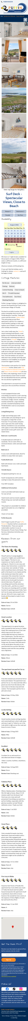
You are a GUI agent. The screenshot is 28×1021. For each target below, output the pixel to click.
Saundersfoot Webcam (9, 16)
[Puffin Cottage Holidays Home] (14, 8)
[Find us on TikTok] (14, 989)
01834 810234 (8, 2)
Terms (3, 1015)
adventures (5, 367)
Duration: (8, 249)
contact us (16, 271)
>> (24, 225)
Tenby (20, 331)
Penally (14, 339)
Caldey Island (20, 317)
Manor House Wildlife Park (12, 371)
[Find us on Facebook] (7, 989)
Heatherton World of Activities (15, 369)
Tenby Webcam (20, 16)
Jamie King (14, 1017)
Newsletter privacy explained (8, 976)
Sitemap (7, 1015)
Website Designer (22, 1015)
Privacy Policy (13, 1015)
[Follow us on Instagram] (21, 989)
